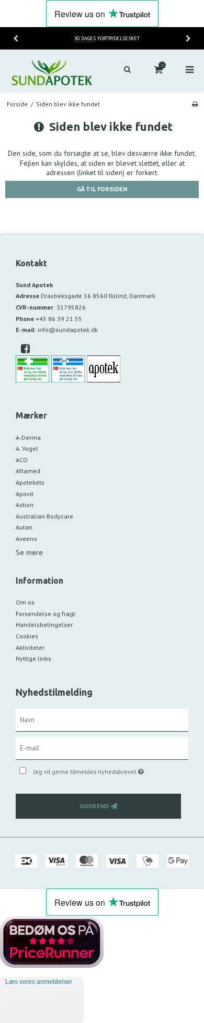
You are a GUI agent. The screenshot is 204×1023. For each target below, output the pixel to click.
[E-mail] (102, 748)
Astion (24, 505)
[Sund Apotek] (51, 70)
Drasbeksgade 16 (98, 296)
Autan (24, 527)
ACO (22, 460)
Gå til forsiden (102, 189)
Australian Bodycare (44, 516)
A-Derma (28, 437)
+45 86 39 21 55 (59, 319)
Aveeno (26, 539)
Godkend (94, 806)
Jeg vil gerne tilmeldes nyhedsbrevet (99, 769)
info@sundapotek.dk (68, 330)
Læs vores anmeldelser (38, 981)
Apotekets (30, 482)
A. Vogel (27, 448)
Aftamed (28, 471)
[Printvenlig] (195, 104)
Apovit (24, 494)
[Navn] (102, 719)
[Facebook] (29, 348)
